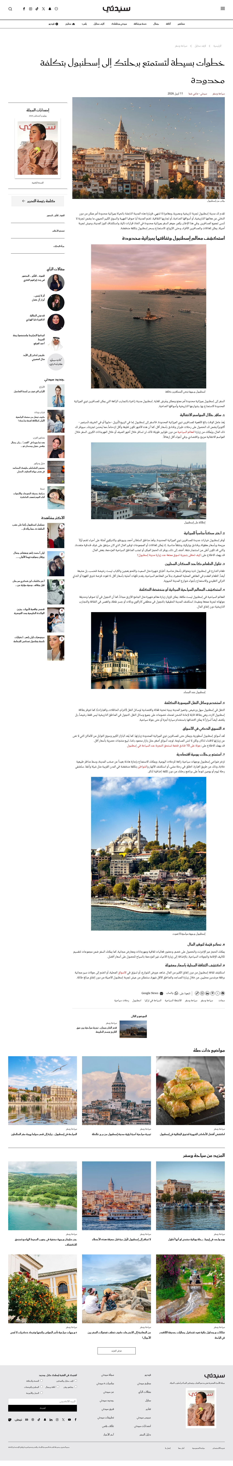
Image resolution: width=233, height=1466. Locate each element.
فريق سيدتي (107, 1409)
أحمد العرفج (39, 343)
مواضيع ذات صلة (209, 1050)
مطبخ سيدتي (144, 1383)
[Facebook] (24, 9)
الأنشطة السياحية (173, 1000)
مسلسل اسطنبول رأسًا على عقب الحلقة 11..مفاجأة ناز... (28, 527)
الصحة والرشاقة (32, 1381)
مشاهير (181, 24)
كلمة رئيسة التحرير (41, 201)
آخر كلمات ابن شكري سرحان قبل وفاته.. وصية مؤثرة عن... (29, 583)
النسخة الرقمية (37, 183)
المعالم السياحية (186, 432)
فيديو (51, 24)
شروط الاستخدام (219, 1448)
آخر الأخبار (108, 1434)
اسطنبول (136, 1000)
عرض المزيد (116, 1351)
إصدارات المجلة (37, 110)
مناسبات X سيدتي (105, 1383)
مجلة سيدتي (107, 1375)
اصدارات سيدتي (142, 1426)
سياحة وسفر (219, 94)
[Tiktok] (37, 9)
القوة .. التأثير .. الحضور (55, 215)
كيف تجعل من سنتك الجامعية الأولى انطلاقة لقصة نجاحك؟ (30, 419)
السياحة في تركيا (153, 1000)
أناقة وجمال (50, 1387)
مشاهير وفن (68, 1387)
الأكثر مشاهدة (52, 518)
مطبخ (68, 24)
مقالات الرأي (55, 269)
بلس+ (84, 24)
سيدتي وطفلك (119, 24)
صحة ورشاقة (140, 24)
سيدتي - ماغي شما (197, 94)
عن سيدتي (108, 1392)
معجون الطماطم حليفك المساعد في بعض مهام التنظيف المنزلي (29, 470)
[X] (43, 9)
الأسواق (122, 972)
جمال (156, 24)
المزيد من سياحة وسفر (204, 1156)
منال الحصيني (38, 359)
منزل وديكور (39, 464)
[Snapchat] (50, 9)
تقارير (148, 1409)
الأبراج (42, 387)
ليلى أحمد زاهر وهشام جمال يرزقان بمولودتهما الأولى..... (29, 555)
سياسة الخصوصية (198, 1448)
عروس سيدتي (144, 1417)
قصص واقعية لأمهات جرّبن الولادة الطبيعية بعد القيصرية (29, 611)
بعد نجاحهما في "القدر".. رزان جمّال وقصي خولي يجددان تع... (28, 444)
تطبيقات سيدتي (105, 1417)
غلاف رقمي (108, 1426)
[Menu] (223, 8)
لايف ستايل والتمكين (64, 1381)
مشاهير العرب (39, 438)
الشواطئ (142, 766)
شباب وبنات (39, 412)
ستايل (148, 1400)
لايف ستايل (99, 24)
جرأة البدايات (58, 246)
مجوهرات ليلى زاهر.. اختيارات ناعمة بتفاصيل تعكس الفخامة (29, 639)
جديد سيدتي (54, 379)
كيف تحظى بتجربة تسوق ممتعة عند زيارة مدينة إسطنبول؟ (169, 555)
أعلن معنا (181, 1448)
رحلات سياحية (121, 1000)
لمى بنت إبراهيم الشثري (34, 280)
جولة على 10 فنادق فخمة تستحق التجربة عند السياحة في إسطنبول (164, 745)
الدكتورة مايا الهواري (35, 320)
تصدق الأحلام (58, 231)
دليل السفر (145, 1434)
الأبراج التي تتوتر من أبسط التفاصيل (29, 392)
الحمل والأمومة (32, 1393)
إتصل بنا (167, 1448)
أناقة (168, 24)
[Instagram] (30, 9)
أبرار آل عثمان (38, 300)
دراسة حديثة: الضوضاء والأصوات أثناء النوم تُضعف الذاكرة (29, 495)
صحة (42, 489)
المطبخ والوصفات (31, 1387)
